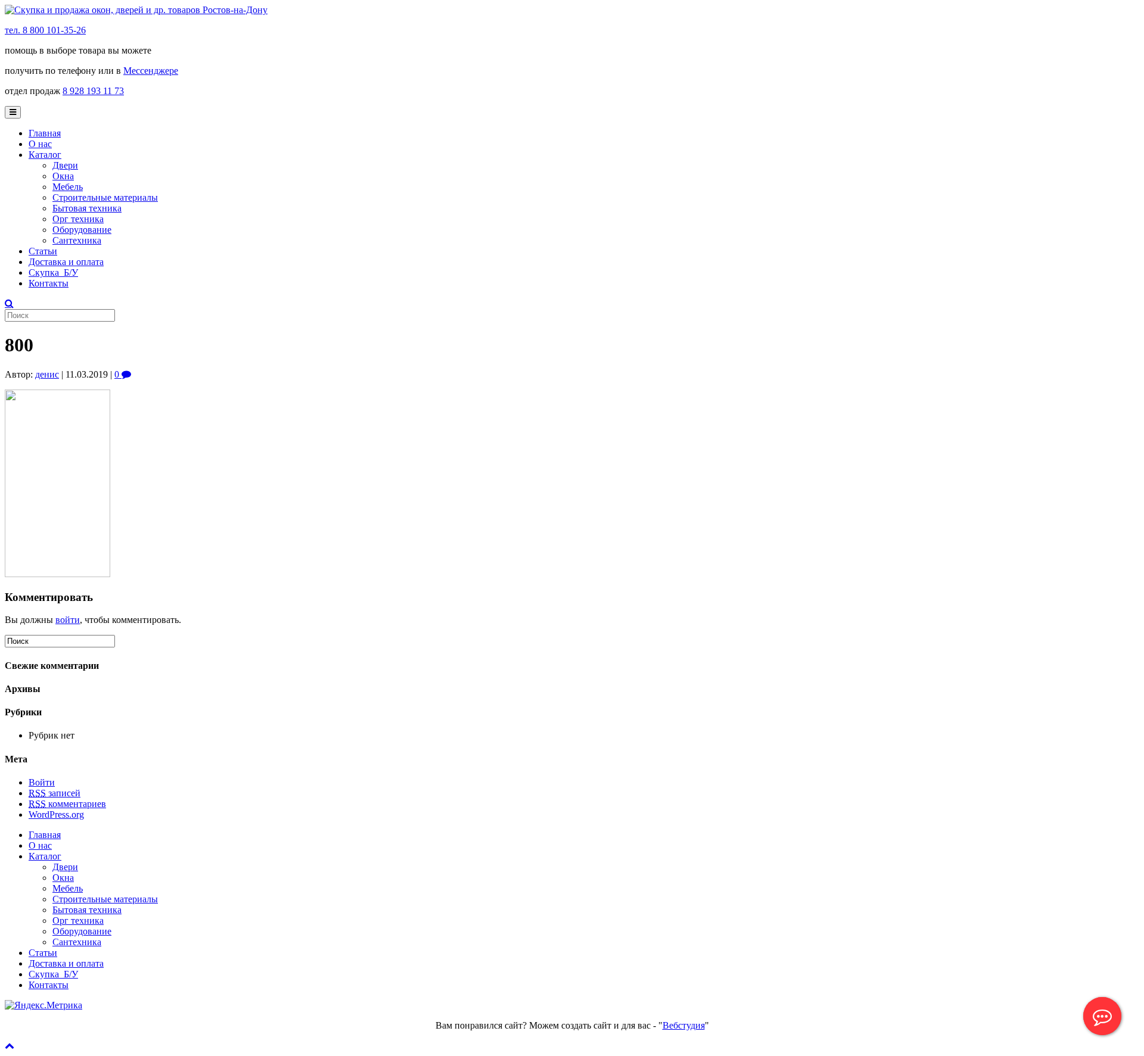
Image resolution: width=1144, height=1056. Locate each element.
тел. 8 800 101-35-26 (45, 30)
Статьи (43, 251)
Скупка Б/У (53, 272)
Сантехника (76, 240)
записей (54, 793)
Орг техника (78, 219)
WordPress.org (56, 814)
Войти (42, 782)
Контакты (49, 283)
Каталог (45, 154)
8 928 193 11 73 (93, 91)
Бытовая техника (87, 208)
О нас (40, 144)
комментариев (67, 804)
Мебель (67, 187)
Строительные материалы (105, 197)
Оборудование (81, 230)
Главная (45, 133)
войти (67, 620)
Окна (63, 176)
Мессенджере (150, 71)
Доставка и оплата (66, 262)
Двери (65, 165)
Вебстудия (684, 1025)
